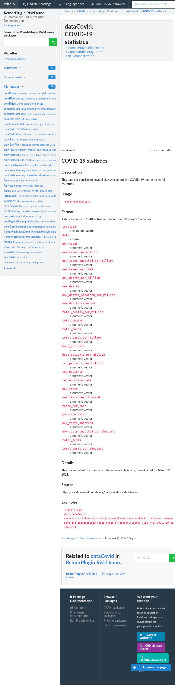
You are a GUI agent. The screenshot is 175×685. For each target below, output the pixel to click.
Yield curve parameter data (23, 201)
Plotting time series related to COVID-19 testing (36, 175)
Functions (11, 68)
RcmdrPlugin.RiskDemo (93, 562)
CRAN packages (114, 607)
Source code (13, 77)
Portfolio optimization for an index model (34, 226)
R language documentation (80, 614)
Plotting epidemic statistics (25, 139)
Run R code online (82, 620)
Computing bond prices (23, 103)
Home (69, 11)
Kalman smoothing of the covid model (33, 124)
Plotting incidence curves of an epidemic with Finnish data (47, 160)
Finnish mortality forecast (23, 185)
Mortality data (20, 119)
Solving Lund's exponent (24, 247)
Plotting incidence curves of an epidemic (35, 155)
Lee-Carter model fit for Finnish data (28, 191)
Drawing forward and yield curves (29, 93)
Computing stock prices (24, 262)
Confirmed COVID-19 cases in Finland (33, 134)
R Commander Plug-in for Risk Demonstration (48, 237)
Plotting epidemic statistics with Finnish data (36, 144)
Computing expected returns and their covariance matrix (40, 242)
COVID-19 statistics (21, 129)
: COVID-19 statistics (145, 11)
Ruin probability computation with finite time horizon (45, 114)
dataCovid (102, 556)
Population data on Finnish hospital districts (38, 221)
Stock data (16, 257)
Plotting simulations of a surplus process (32, 170)
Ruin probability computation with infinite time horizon (43, 109)
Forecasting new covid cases (27, 206)
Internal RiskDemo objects (37, 232)
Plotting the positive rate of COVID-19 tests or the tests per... (48, 165)
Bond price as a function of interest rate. (33, 98)
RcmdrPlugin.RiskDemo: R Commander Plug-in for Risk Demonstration (84, 52)
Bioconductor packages (112, 614)
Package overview (15, 59)
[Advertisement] (141, 84)
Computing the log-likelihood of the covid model (38, 196)
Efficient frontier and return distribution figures (37, 150)
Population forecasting (22, 216)
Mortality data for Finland (20, 180)
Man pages (12, 86)
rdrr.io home (78, 607)
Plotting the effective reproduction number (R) (33, 211)
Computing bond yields (23, 252)
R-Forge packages (115, 620)
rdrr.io (9, 4)
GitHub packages (115, 625)
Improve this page (154, 667)
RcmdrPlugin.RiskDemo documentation (81, 538)
